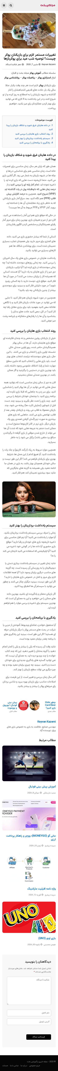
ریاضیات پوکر (28, 78)
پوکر (41, 85)
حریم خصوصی (34, 1065)
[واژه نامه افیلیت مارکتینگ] (29, 868)
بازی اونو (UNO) (47, 938)
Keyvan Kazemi (49, 64)
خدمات (5, 1065)
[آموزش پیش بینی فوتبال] (29, 763)
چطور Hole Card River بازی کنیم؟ (50, 706)
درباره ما (24, 1065)
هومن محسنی (50, 944)
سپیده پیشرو (50, 845)
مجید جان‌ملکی (49, 793)
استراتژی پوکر (44, 78)
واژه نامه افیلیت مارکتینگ (41, 889)
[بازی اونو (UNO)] (29, 917)
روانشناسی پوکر (11, 78)
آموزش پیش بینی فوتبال (42, 787)
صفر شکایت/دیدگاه (13, 64)
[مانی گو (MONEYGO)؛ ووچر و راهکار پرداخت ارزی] (29, 815)
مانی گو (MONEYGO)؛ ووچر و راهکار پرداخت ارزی (31, 838)
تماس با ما (14, 1065)
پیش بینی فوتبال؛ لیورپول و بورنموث (10, 706)
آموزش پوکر (35, 73)
